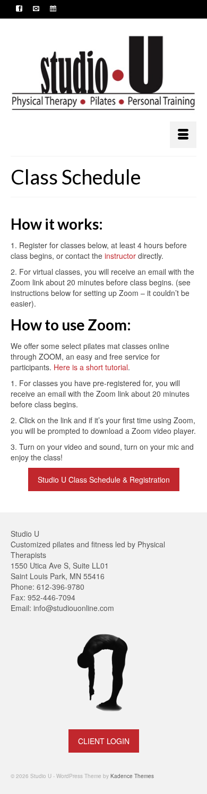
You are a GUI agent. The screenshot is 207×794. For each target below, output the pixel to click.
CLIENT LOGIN (104, 741)
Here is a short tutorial (91, 367)
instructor (120, 255)
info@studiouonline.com (73, 608)
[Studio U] (103, 74)
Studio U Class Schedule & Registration (104, 479)
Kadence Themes (132, 776)
